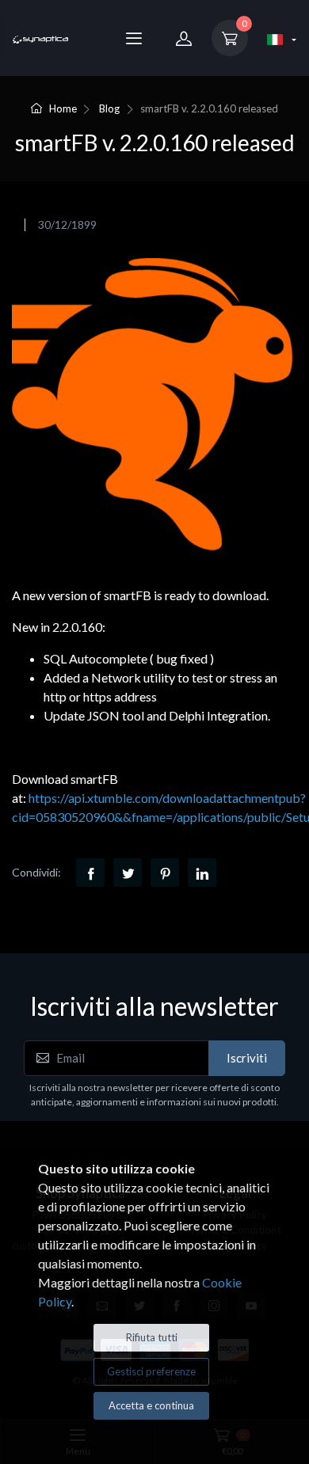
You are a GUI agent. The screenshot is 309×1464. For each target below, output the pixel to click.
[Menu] (133, 38)
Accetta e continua (151, 1405)
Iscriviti (247, 1058)
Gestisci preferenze (151, 1371)
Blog (109, 108)
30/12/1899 (67, 224)
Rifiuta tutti (151, 1337)
